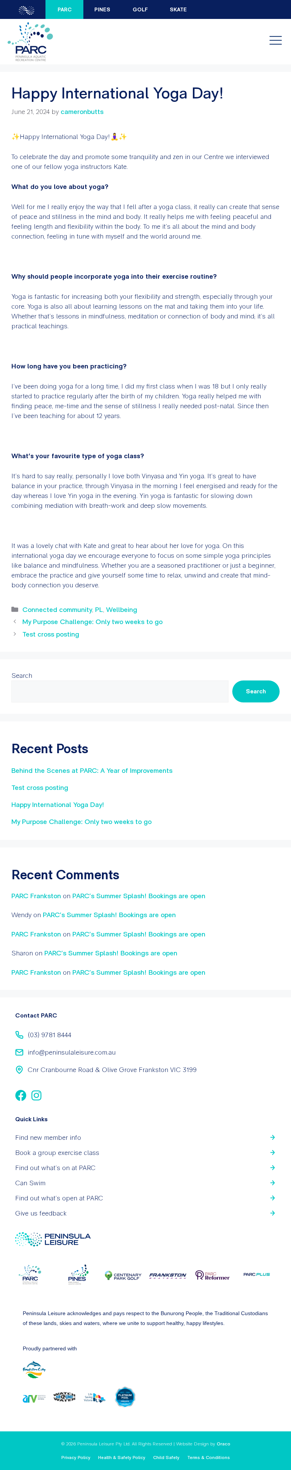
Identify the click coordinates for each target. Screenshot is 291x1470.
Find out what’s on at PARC (55, 1168)
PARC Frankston (36, 896)
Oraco (223, 1444)
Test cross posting (50, 634)
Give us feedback (41, 1213)
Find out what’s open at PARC (59, 1198)
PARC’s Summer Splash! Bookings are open (138, 896)
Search (21, 675)
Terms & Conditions (208, 1457)
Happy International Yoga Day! (57, 804)
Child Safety (166, 1457)
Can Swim (30, 1183)
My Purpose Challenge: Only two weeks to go (92, 622)
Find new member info (48, 1137)
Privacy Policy (76, 1457)
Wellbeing (121, 609)
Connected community (57, 609)
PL (99, 609)
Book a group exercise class (57, 1152)
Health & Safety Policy (122, 1457)
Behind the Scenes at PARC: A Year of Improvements (91, 770)
